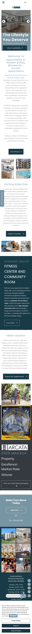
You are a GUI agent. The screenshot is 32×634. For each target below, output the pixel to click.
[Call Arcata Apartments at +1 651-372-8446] (29, 2)
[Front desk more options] (29, 595)
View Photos (15, 152)
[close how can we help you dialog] (19, 596)
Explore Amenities (14, 234)
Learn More (10, 323)
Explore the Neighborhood (14, 376)
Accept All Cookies (16, 630)
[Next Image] (28, 21)
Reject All (15, 625)
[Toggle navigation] (3, 2)
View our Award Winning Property (16, 483)
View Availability (14, 48)
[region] (16, 617)
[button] (25, 2)
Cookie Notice (13, 616)
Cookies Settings (15, 620)
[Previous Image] (4, 21)
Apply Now (18, 510)
